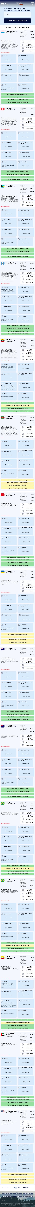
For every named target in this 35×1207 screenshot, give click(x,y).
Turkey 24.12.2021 (9, 494)
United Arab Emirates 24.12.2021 (10, 1035)
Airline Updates (29, 41)
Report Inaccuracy (7, 1196)
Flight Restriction (29, 45)
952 (27, 1187)
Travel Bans (19, 3)
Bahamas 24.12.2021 (9, 186)
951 (24, 1187)
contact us (14, 1205)
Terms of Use (7, 1193)
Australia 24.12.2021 (9, 649)
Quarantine (29, 47)
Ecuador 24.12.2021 (9, 340)
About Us (17, 1193)
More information (5, 52)
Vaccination (29, 51)
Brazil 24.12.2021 (9, 803)
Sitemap (17, 1196)
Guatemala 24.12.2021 (10, 263)
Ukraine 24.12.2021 (9, 572)
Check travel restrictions (17, 20)
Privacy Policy (28, 1193)
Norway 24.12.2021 (9, 109)
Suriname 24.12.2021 (9, 417)
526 (14, 1187)
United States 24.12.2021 (11, 1111)
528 (19, 1187)
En (32, 4)
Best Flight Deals (28, 1196)
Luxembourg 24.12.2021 (10, 32)
